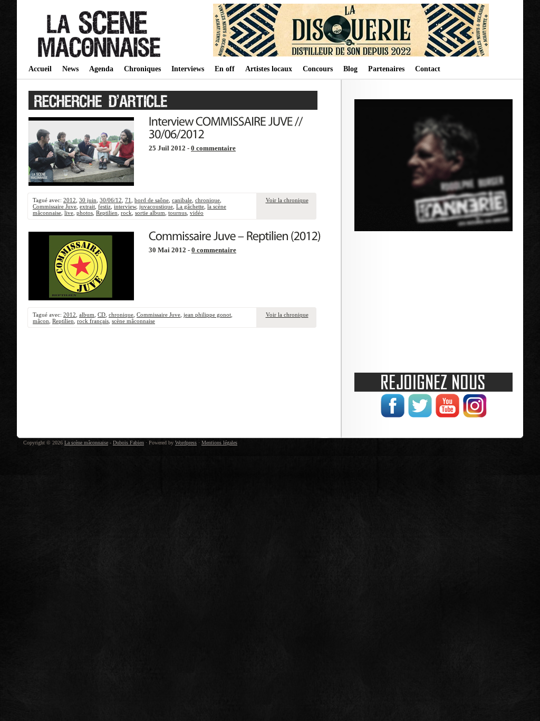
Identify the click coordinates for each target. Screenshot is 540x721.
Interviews (187, 69)
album (86, 314)
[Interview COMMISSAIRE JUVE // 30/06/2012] (227, 126)
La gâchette (190, 206)
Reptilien (107, 213)
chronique (207, 200)
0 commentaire (213, 148)
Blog (350, 69)
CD (101, 314)
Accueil (40, 69)
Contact (427, 69)
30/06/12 (111, 200)
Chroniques (142, 69)
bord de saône (151, 200)
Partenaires (386, 69)
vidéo (197, 213)
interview (125, 206)
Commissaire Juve (54, 206)
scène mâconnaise (133, 321)
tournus (177, 213)
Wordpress (186, 442)
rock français (93, 321)
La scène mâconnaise (86, 442)
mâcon (41, 321)
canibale (182, 200)
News (70, 69)
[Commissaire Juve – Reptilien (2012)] (235, 234)
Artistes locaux (268, 69)
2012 (69, 200)
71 (128, 200)
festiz (104, 206)
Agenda (101, 69)
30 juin (88, 200)
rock (126, 213)
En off (225, 69)
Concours (318, 69)
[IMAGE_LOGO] (100, 58)
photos (84, 213)
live (68, 213)
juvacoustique (156, 206)
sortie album (150, 213)
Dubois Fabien (128, 442)
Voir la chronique (287, 200)
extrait (87, 206)
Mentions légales (219, 442)
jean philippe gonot (207, 314)
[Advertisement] (433, 298)
